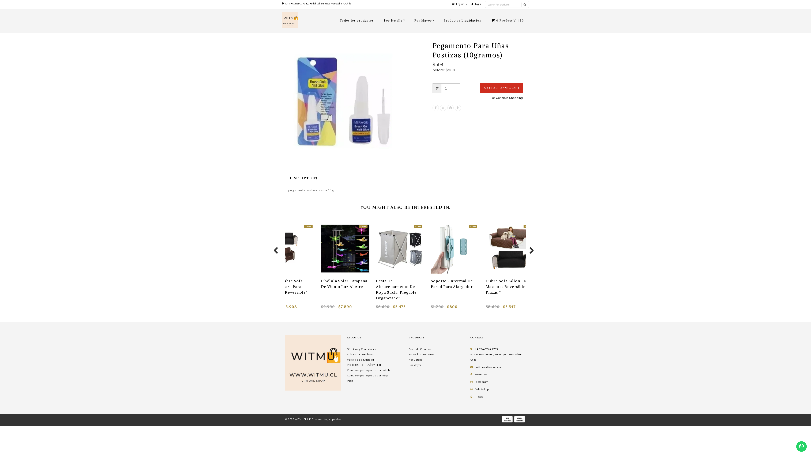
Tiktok (479, 396)
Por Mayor (423, 20)
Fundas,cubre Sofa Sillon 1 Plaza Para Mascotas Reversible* (287, 286)
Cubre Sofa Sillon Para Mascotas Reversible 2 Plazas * (508, 286)
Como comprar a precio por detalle (369, 370)
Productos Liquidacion (463, 20)
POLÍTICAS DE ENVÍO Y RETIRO (366, 364)
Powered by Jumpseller (326, 419)
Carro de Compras (420, 349)
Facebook (481, 374)
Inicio (350, 380)
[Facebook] (436, 108)
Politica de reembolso (360, 354)
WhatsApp (482, 389)
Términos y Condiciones (361, 349)
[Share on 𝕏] (443, 108)
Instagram (481, 381)
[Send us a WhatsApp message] (801, 446)
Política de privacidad (360, 359)
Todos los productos (357, 20)
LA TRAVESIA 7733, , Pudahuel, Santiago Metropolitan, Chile (318, 3)
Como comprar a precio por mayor (368, 375)
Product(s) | (510, 20)
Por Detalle (393, 20)
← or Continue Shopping (505, 98)
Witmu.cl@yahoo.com (489, 367)
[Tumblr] (458, 108)
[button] (459, 4)
